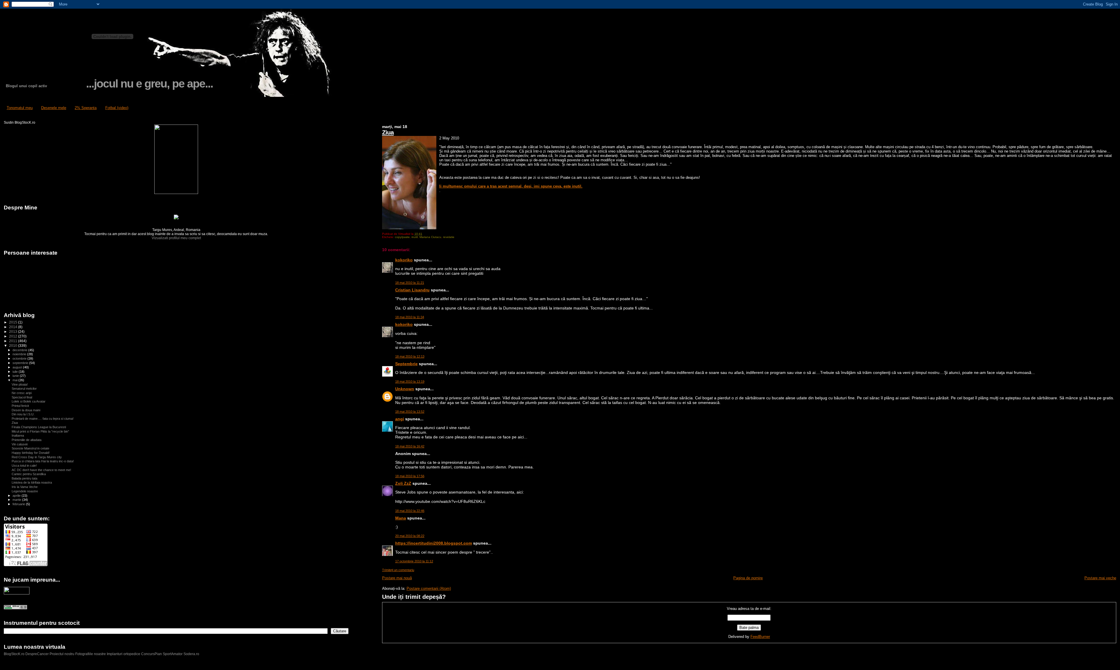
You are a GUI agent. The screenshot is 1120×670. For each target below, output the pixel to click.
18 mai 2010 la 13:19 (409, 381)
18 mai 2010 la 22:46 (409, 510)
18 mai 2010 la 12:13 (409, 356)
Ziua (388, 132)
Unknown (404, 388)
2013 (13, 331)
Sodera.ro (191, 654)
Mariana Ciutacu (430, 237)
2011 (13, 341)
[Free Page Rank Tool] (15, 608)
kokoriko (404, 260)
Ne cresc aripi (22, 393)
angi (399, 419)
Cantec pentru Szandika (29, 474)
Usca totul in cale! (24, 465)
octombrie (20, 358)
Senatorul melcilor (24, 388)
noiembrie (20, 354)
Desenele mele (53, 108)
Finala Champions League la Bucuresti (39, 427)
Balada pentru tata (24, 478)
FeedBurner (760, 636)
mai (15, 380)
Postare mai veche (1100, 578)
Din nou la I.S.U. (23, 414)
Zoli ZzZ (403, 483)
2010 (13, 345)
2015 (13, 322)
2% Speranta (86, 108)
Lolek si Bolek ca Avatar (29, 401)
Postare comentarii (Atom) (429, 588)
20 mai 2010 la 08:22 (409, 536)
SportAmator (173, 654)
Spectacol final (22, 397)
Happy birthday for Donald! (31, 452)
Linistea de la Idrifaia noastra (32, 482)
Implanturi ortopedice (123, 654)
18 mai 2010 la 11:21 (409, 282)
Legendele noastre (25, 491)
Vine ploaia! (20, 384)
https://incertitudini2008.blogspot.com (433, 543)
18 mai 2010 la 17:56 (409, 476)
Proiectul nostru (62, 654)
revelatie (448, 237)
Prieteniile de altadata (26, 440)
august (18, 367)
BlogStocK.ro (14, 654)
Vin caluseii (19, 444)
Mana (400, 518)
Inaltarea (18, 435)
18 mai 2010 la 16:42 (409, 446)
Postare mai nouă (397, 578)
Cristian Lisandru (412, 290)
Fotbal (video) (116, 108)
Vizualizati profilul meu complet (176, 238)
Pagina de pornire (748, 578)
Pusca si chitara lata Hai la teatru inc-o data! (43, 461)
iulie (16, 371)
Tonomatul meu (20, 108)
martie (17, 499)
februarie (19, 504)
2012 (13, 336)
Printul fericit (20, 405)
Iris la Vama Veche (25, 487)
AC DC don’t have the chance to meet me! (41, 470)
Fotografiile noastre (90, 654)
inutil (415, 237)
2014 (13, 327)
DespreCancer (37, 654)
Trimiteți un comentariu (398, 570)
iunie (16, 375)
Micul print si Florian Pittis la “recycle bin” (40, 431)
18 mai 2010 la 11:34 (409, 317)
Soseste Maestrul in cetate (30, 448)
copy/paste (402, 237)
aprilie (17, 495)
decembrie (20, 350)
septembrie (21, 363)
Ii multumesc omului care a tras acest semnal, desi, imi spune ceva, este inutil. (510, 186)
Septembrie (406, 363)
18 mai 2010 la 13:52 (409, 411)
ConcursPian (151, 654)
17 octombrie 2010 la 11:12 (414, 561)
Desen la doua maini (26, 410)
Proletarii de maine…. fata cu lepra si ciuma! (43, 418)
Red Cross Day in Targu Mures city (37, 457)
